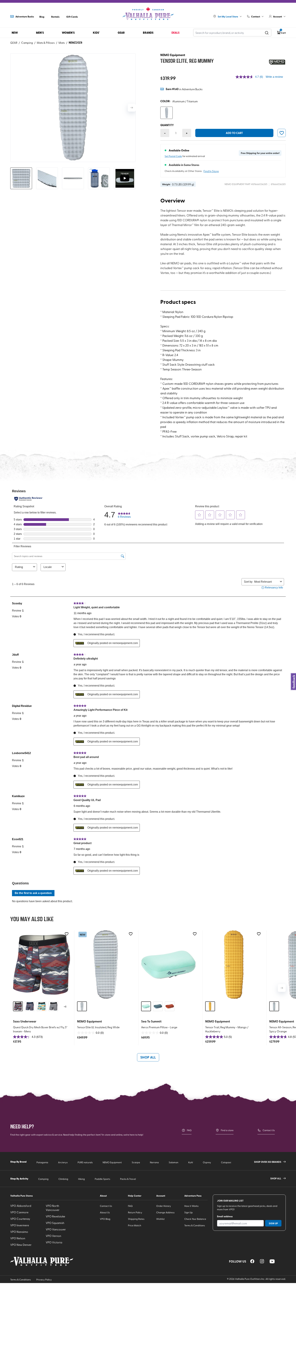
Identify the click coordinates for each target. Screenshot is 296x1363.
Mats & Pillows (46, 42)
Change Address (165, 1212)
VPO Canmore (19, 1212)
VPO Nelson (17, 1238)
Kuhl (190, 1162)
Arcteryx (63, 1162)
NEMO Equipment (112, 1162)
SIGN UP (273, 1223)
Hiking (81, 1179)
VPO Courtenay (20, 1218)
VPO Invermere (19, 1225)
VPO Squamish (55, 1223)
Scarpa (136, 1162)
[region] (252, 1261)
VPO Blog (105, 1218)
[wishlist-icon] (282, 133)
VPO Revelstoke (55, 1216)
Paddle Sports (102, 1179)
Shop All (148, 1057)
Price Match (134, 1225)
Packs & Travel (128, 1179)
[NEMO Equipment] (277, 61)
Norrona (154, 1162)
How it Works (191, 1206)
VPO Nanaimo (19, 1231)
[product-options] (166, 113)
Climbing (63, 1179)
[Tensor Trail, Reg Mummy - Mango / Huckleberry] (233, 964)
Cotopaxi (226, 1162)
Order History (163, 1206)
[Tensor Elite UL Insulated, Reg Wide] (105, 964)
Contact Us (269, 1130)
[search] (266, 32)
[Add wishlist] (66, 934)
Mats (62, 42)
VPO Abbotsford (20, 1206)
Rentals (55, 16)
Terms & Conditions (194, 1225)
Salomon (173, 1162)
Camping (27, 42)
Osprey (207, 1162)
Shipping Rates (136, 1218)
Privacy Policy (44, 1279)
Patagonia (42, 1162)
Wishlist (160, 1218)
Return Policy (135, 1212)
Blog (41, 16)
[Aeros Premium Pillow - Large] (169, 964)
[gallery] (73, 107)
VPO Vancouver (56, 1229)
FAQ (189, 1130)
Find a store (227, 1130)
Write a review (274, 76)
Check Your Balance (195, 1218)
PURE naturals (85, 1162)
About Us (105, 1212)
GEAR (13, 42)
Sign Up (188, 1212)
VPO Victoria (54, 1242)
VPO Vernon (53, 1236)
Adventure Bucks (24, 16)
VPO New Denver (21, 1244)
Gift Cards (72, 16)
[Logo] (148, 14)
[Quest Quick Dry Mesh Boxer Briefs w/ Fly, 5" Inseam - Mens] (41, 964)
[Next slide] (132, 108)
